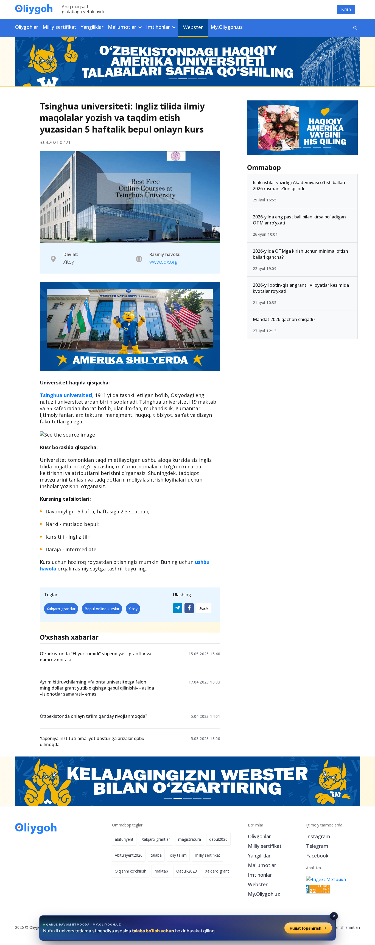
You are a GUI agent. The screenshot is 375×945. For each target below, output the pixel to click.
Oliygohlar (26, 27)
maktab (161, 871)
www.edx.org (163, 261)
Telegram (317, 846)
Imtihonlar (260, 874)
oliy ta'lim (178, 855)
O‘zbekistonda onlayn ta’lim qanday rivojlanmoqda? (93, 716)
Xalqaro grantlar (61, 608)
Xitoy (133, 608)
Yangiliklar (92, 27)
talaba (156, 855)
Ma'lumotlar (262, 865)
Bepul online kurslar (102, 608)
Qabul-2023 (186, 871)
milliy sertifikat (207, 855)
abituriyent (124, 839)
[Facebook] (189, 608)
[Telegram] (177, 608)
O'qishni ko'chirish (130, 871)
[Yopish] (334, 916)
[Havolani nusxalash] (203, 608)
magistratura (189, 839)
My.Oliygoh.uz (227, 27)
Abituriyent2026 (128, 855)
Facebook (317, 855)
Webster (193, 27)
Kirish (346, 9)
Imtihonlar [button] (158, 27)
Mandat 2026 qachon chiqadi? (284, 319)
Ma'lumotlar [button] (123, 27)
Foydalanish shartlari (341, 927)
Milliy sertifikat (59, 27)
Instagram (318, 836)
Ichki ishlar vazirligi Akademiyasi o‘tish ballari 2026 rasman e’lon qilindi (299, 185)
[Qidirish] (355, 28)
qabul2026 (218, 839)
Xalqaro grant (217, 871)
